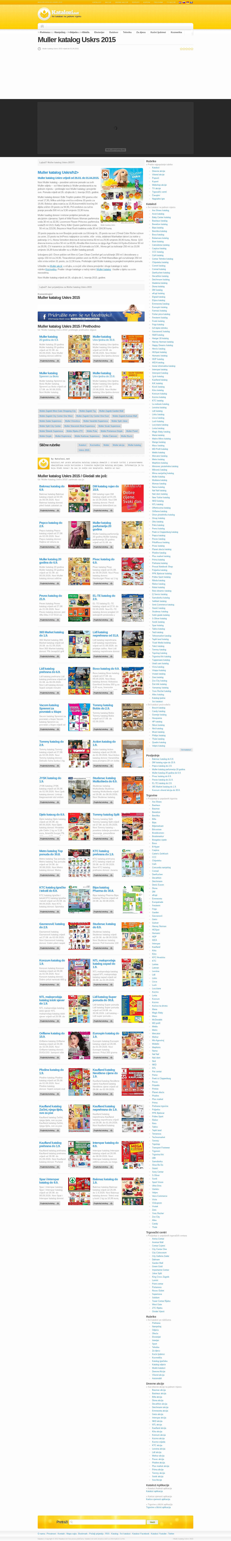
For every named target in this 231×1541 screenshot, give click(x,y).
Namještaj (60, 32)
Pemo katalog (158, 528)
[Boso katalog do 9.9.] (104, 692)
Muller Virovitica (72, 421)
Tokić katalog (158, 646)
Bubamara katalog (160, 238)
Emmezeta (157, 898)
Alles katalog (158, 694)
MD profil (156, 1023)
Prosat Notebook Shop (162, 566)
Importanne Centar (160, 1270)
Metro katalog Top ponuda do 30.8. (51, 852)
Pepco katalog (158, 535)
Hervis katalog (158, 349)
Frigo (154, 909)
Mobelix (155, 1044)
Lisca (154, 981)
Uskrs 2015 (84, 450)
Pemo (154, 1075)
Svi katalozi (157, 701)
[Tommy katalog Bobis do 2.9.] (104, 728)
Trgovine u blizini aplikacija (158, 1507)
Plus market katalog (161, 556)
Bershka (156, 815)
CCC (154, 857)
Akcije (108, 2)
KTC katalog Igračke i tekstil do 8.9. (52, 889)
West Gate (157, 1304)
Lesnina (155, 971)
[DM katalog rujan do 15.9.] (104, 509)
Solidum (156, 1297)
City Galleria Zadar (160, 1256)
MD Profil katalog (160, 449)
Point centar (157, 1284)
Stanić (155, 1168)
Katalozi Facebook (140, 1534)
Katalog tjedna (158, 698)
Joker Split (157, 1273)
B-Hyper (156, 847)
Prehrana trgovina (160, 1106)
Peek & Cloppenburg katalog (165, 532)
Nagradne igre (158, 199)
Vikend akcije (121, 2)
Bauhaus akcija (159, 1393)
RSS (107, 1534)
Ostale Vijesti (158, 1311)
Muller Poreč (132, 431)
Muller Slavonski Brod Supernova (79, 426)
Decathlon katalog (160, 276)
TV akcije (171, 2)
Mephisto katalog (160, 463)
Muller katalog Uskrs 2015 (77, 40)
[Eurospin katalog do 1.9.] (104, 1057)
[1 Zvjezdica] (181, 49)
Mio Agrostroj (158, 1040)
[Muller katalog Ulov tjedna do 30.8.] (104, 360)
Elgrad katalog (158, 297)
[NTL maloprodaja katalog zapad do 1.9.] (104, 984)
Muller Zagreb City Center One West (56, 416)
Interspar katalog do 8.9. (106, 1144)
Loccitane (156, 988)
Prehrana (45, 32)
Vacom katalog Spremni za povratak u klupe (50, 708)
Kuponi (146, 2)
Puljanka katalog (159, 570)
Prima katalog (158, 560)
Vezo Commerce (159, 1196)
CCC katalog (158, 252)
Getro (154, 919)
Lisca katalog (158, 418)
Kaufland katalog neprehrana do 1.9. (105, 1108)
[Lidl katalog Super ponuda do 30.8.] (104, 1020)
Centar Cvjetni (158, 1246)
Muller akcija (118, 445)
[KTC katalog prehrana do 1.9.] (104, 874)
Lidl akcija (156, 1452)
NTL (154, 1068)
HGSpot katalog (159, 352)
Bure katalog (158, 241)
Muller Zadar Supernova (50, 421)
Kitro (154, 954)
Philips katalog (158, 735)
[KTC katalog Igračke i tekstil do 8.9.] (50, 911)
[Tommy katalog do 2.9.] (50, 765)
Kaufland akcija (159, 1428)
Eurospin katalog (159, 307)
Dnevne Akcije (158, 1371)
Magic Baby (157, 1013)
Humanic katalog (159, 355)
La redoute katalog (160, 404)
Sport (154, 1344)
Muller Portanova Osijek (112, 431)
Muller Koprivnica (63, 436)
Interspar (156, 943)
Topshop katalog (159, 653)
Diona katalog (158, 286)
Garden (155, 912)
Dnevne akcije (158, 171)
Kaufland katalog (159, 380)
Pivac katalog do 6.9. (103, 561)
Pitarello (156, 1085)
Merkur (155, 1037)
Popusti (136, 2)
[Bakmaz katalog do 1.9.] (104, 1202)
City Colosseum (159, 1252)
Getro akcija (157, 1414)
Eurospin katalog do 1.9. (106, 1035)
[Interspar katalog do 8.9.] (104, 1166)
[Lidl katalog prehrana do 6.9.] (50, 692)
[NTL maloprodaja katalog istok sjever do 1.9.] (50, 1020)
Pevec (155, 1082)
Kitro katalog (158, 390)
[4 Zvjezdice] (189, 49)
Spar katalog (158, 625)
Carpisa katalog (159, 248)
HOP (154, 936)
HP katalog (157, 721)
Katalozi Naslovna (43, 26)
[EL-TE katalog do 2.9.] (104, 619)
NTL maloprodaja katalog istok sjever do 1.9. (51, 1000)
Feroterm (156, 905)
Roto (154, 1123)
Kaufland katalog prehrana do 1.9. (50, 1144)
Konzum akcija (159, 1435)
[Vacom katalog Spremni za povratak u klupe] (50, 728)
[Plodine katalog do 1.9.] (50, 1093)
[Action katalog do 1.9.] (104, 765)
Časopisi (156, 195)
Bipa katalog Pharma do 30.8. (103, 889)
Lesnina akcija (158, 1449)
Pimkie (155, 1089)
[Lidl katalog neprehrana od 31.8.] (104, 655)
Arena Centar (158, 1239)
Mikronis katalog (159, 470)
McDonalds (157, 1019)
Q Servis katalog (159, 594)
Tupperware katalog (161, 660)
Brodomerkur (158, 836)
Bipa (154, 822)
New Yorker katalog (161, 497)
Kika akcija (157, 1431)
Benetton (156, 812)
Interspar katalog (159, 369)
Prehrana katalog (160, 563)
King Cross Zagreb (160, 1277)
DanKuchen (157, 874)
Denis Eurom (158, 885)
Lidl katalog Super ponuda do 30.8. (104, 998)
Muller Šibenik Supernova (51, 431)
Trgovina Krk (158, 1154)
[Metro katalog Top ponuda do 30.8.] (50, 874)
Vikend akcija (158, 1375)
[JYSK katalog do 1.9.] (50, 801)
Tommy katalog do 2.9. (51, 743)
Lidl (153, 975)
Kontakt (61, 1534)
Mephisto (156, 1047)
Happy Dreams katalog (162, 345)
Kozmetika (176, 32)
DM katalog (157, 290)
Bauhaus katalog (159, 221)
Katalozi (97, 2)
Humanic (156, 933)
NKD (154, 1064)
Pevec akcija (158, 1459)
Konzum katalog (159, 394)
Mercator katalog (159, 456)
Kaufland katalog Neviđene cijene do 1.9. (105, 1073)
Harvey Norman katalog (162, 342)
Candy (155, 1224)
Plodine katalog (159, 553)
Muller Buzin (126, 436)
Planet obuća (158, 1092)
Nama (154, 1051)
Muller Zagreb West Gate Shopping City (58, 411)
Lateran (155, 968)
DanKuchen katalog (161, 272)
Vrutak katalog (158, 674)
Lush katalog (158, 421)
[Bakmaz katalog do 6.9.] (50, 509)
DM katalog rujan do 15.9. (106, 488)
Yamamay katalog (160, 687)
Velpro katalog (158, 746)
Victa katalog (158, 667)
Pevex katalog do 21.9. (50, 597)
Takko (155, 1127)
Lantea (155, 964)
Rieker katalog (158, 584)
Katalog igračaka (159, 1361)
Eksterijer (99, 32)
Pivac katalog (158, 546)
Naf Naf (155, 1054)
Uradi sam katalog (160, 663)
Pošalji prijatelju (96, 1534)
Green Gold (157, 1266)
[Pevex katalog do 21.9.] (50, 619)
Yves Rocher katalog (161, 691)
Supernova (157, 1294)
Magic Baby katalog (161, 432)
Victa (154, 1199)
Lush (154, 985)
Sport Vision (157, 1182)
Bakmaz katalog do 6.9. (51, 488)
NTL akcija (157, 1424)
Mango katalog (158, 442)
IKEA (154, 940)
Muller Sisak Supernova (109, 426)
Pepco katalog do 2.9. (50, 524)
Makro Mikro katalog (161, 438)
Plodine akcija (158, 1462)
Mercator (156, 1033)
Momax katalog (159, 483)
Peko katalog (158, 525)
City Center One (159, 1249)
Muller (106, 445)
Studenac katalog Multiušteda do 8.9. (105, 779)
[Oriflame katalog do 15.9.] (50, 1057)
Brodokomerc (158, 833)
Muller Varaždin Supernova (95, 421)
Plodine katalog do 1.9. (51, 1071)
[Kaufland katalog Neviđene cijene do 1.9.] (104, 1093)
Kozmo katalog (159, 397)
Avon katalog (158, 214)
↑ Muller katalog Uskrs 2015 (182, 1539)
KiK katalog (157, 383)
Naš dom (156, 1058)
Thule (154, 1227)
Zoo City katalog (159, 681)
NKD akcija (157, 1421)
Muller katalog (115, 150)
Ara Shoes (157, 802)
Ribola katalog (158, 580)
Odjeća (73, 32)
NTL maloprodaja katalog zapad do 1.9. (104, 964)
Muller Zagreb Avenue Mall (125, 416)
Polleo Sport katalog (161, 577)
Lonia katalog (158, 428)
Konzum (156, 999)
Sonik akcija (157, 1476)
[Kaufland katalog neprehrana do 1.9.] (104, 1129)
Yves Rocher (158, 1213)
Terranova (156, 1134)
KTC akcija (157, 1445)
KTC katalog (157, 400)
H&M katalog (158, 335)
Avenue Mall (157, 1242)
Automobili (157, 1378)
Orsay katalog (158, 518)
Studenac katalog (160, 611)
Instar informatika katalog (163, 366)
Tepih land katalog (160, 639)
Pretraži (62, 1522)
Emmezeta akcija (160, 1411)
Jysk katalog (158, 376)
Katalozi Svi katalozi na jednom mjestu (59, 14)
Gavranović (157, 916)
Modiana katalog (159, 480)
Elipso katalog (158, 300)
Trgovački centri (159, 192)
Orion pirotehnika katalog (163, 515)
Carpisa (155, 850)
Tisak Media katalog (161, 643)
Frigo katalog (158, 324)
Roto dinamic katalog (161, 591)
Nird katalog (157, 728)
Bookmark (83, 1534)
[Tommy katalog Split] (104, 838)
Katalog (114, 1534)
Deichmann (157, 881)
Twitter (171, 1534)
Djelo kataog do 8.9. (52, 814)
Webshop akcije (159, 185)
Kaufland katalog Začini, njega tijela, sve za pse (51, 1110)
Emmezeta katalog (160, 304)
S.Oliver (156, 1175)
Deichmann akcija (160, 1407)
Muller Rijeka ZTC (75, 431)
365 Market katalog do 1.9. (51, 634)
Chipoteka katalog (160, 262)
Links (154, 978)
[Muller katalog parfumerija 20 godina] (104, 546)
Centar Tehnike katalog (162, 259)
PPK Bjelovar (158, 1113)
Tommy (155, 1141)
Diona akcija (157, 1400)
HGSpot (155, 930)
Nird (154, 1061)
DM (153, 892)
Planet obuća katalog (161, 549)
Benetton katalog (160, 224)
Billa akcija (157, 1397)
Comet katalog (158, 266)
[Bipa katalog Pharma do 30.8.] (104, 911)
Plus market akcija (160, 1466)
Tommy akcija (158, 1473)
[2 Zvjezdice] (184, 49)
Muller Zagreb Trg (88, 411)
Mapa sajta (71, 1534)
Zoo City (156, 1217)
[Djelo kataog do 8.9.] (50, 838)
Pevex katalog (158, 539)
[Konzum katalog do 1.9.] (50, 984)
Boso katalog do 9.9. (106, 668)
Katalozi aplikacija (154, 1491)
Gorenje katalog (159, 715)
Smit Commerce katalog (163, 604)
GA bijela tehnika (160, 328)
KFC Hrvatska (158, 957)
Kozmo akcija (158, 1438)
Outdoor (113, 32)
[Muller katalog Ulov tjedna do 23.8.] (104, 396)
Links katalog (158, 414)
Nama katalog (158, 487)
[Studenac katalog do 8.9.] (104, 947)
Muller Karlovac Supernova (87, 436)
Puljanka (156, 1109)
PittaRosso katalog (160, 542)
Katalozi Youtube (158, 1534)
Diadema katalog (159, 283)
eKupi (154, 895)
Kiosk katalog (158, 387)
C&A (154, 864)
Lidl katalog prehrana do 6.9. (49, 670)
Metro (154, 1030)
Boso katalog (158, 234)
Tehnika (127, 32)
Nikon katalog (158, 725)
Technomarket (158, 1137)
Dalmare (156, 1259)
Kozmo (155, 992)
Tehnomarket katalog (161, 636)
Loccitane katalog (160, 425)
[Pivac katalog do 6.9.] (104, 582)
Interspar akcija (159, 1418)
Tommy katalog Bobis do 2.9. (103, 706)
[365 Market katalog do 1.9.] (50, 655)
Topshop (156, 1144)
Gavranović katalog (161, 331)
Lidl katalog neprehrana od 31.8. (106, 634)
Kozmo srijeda (158, 1442)
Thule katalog (158, 739)
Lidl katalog (157, 411)
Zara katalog (157, 677)
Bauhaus (156, 805)
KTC (154, 961)
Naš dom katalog (160, 494)
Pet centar (157, 1071)
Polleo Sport (157, 1116)
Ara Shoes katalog (160, 210)
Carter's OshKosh (160, 853)
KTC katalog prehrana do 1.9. (103, 852)
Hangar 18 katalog (160, 338)
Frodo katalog (158, 321)
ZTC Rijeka (157, 1308)
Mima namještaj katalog (163, 473)
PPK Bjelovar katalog (162, 573)
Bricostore (156, 829)
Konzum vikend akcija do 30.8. (166, 790)
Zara (154, 1210)
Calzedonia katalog (160, 245)
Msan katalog (158, 732)
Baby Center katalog (161, 217)
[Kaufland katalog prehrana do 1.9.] (50, 1166)
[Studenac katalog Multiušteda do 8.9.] (104, 801)
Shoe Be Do (157, 1165)
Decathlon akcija (159, 1404)
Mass (154, 1016)
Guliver (155, 923)
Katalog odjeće (159, 1364)
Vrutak (155, 1206)
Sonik (154, 1179)
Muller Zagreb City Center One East (92, 416)
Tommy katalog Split (106, 814)
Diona (154, 888)
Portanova (156, 1287)
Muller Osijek (46, 436)
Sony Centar (157, 1172)
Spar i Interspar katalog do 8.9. (49, 1181)
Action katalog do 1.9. (104, 743)
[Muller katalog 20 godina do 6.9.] (50, 360)
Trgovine (158, 2)
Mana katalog (158, 435)
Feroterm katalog (160, 317)
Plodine (155, 1096)
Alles (154, 1220)
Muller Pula (92, 431)
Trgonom (156, 1151)
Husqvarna (157, 718)
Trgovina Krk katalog (161, 656)
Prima (154, 1102)
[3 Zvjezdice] (186, 49)
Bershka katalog (159, 231)
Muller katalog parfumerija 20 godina (102, 526)
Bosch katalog (158, 708)
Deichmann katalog (161, 279)
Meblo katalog (158, 452)
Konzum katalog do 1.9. (52, 962)
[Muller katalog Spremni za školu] (50, 396)
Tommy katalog (159, 649)
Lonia (154, 995)
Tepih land (156, 1130)
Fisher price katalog (161, 314)
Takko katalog (158, 629)
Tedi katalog (157, 632)
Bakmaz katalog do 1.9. (105, 1181)
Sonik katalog (158, 622)
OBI (154, 1158)
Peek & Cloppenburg (161, 1078)
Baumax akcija (159, 1390)
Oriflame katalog (159, 511)
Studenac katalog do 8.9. (104, 925)
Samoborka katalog (161, 598)
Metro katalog (158, 459)
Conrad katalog (159, 269)
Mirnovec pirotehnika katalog (165, 466)
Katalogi (184, 2)
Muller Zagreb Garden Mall (111, 411)
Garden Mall (157, 1263)
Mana (154, 1009)
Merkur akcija (158, 1456)
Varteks (155, 1189)
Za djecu (141, 32)
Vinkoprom (157, 1203)
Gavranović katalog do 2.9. (52, 925)
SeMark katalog (159, 601)
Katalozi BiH (191, 2)
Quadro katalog (159, 742)
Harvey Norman (159, 926)
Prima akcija (157, 1469)
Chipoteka (156, 860)
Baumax (156, 809)
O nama (41, 1534)
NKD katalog (158, 501)
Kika (154, 950)
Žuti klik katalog (159, 684)
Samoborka (157, 1161)
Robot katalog (158, 587)
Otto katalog (157, 521)
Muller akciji (56, 266)
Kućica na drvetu (160, 1006)
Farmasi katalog (159, 311)
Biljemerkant (157, 826)
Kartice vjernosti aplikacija (158, 1499)
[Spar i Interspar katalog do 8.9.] (50, 1202)
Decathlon (156, 878)
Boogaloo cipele (159, 840)
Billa (154, 819)
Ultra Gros (156, 1185)
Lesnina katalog (159, 407)
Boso (154, 843)
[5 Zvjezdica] (192, 49)
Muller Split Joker (119, 421)
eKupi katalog (158, 293)
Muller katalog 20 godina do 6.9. (50, 561)
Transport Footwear (161, 1147)
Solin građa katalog (161, 615)
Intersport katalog (160, 373)
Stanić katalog (158, 608)
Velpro (155, 1192)
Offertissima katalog (161, 508)
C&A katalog (157, 255)
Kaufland (156, 947)
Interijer (155, 1340)
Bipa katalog (157, 228)
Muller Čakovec (110, 436)
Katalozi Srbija (187, 2)
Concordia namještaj (161, 867)
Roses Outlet (158, 1290)
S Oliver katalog (159, 618)
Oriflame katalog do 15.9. (52, 1035)
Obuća (85, 32)
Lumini (155, 1280)
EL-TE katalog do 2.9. (104, 597)
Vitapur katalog (159, 670)
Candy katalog (158, 711)
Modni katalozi (158, 1368)
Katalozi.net (62, 459)
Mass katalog (158, 445)
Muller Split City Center (50, 426)
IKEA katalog (158, 362)
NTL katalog (157, 504)
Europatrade (157, 902)
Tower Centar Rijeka (161, 1301)
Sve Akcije (157, 1480)
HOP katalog (158, 359)
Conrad (155, 871)
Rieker (155, 1120)
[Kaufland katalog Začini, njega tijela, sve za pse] (50, 1129)
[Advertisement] (115, 75)
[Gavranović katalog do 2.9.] (50, 947)
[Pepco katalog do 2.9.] (50, 546)
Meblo (155, 1026)
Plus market (157, 1099)
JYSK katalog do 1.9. (50, 779)
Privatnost (51, 1534)
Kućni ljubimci (158, 32)
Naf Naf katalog (159, 490)
